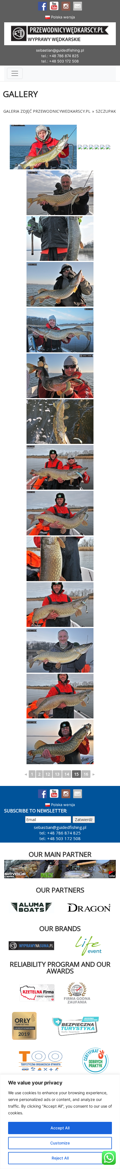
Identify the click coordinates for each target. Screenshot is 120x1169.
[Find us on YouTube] (54, 6)
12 (47, 774)
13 (57, 774)
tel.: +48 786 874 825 (60, 56)
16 (86, 774)
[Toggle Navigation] (15, 73)
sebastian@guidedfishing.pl (60, 50)
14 (66, 774)
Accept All (60, 1127)
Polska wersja (62, 17)
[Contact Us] (77, 6)
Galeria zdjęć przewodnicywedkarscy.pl (46, 111)
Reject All (60, 1158)
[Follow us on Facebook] (42, 6)
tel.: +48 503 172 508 (60, 61)
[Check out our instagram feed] (65, 6)
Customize (60, 1143)
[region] (60, 1121)
